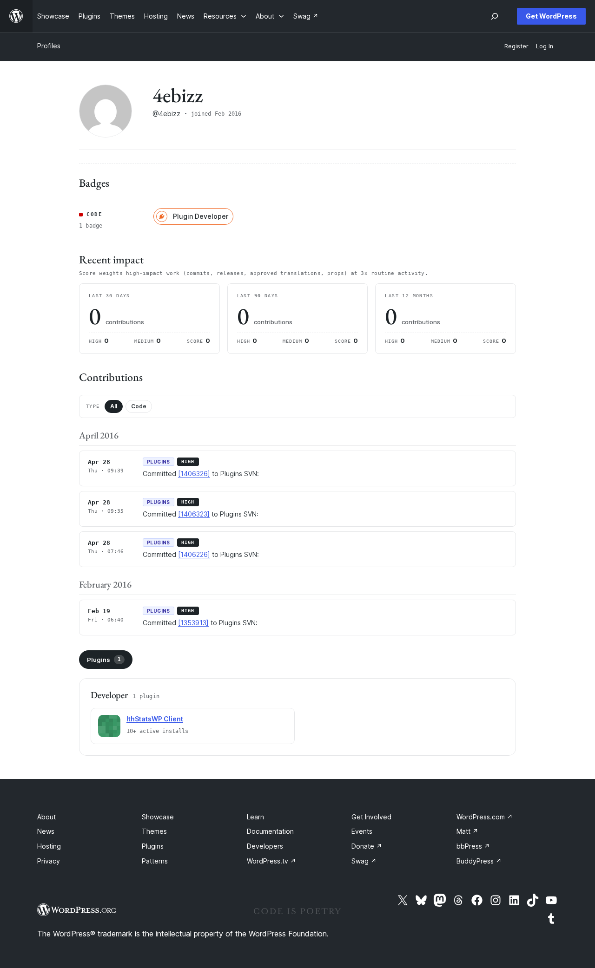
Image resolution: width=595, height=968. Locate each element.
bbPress (473, 846)
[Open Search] (495, 16)
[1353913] (193, 623)
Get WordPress (551, 16)
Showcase (158, 817)
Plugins (104, 659)
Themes (154, 831)
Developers (265, 846)
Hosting (49, 846)
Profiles (48, 46)
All (113, 406)
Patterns (155, 861)
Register (516, 46)
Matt (467, 831)
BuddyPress (479, 861)
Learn (255, 817)
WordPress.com (484, 817)
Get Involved (371, 817)
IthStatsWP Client (154, 719)
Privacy (48, 861)
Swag (364, 861)
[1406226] (194, 554)
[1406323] (194, 514)
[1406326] (194, 473)
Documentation (270, 831)
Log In (544, 46)
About (46, 817)
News (45, 831)
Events (361, 831)
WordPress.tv (271, 861)
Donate (366, 846)
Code (138, 406)
